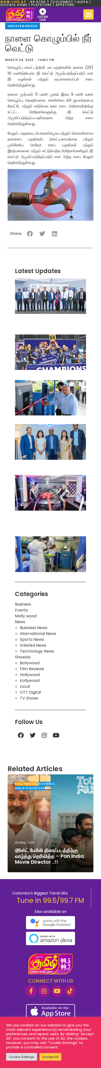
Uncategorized (23, 26)
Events (21, 610)
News (20, 622)
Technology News (37, 651)
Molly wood (26, 616)
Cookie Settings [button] (21, 1057)
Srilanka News (33, 645)
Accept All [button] (50, 1057)
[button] (88, 14)
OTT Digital (30, 692)
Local (25, 686)
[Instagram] (44, 735)
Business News (33, 628)
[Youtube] (56, 735)
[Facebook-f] (31, 991)
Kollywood (29, 680)
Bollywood (29, 663)
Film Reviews (32, 669)
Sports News (32, 639)
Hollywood (30, 675)
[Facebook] (21, 735)
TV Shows (29, 698)
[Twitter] (32, 735)
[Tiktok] (70, 991)
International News (38, 633)
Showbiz (23, 657)
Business (23, 604)
